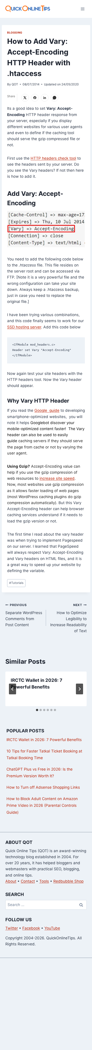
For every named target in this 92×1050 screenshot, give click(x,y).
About (10, 881)
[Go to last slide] (12, 689)
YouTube (52, 928)
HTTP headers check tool (53, 158)
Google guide (46, 410)
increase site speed (57, 478)
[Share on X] (25, 97)
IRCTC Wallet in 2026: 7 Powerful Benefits (44, 739)
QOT (15, 84)
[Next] (79, 689)
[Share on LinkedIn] (44, 97)
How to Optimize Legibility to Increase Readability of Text (68, 618)
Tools (44, 881)
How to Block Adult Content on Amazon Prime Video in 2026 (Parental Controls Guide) (42, 805)
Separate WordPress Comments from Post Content (23, 615)
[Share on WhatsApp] (54, 97)
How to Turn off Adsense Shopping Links (43, 787)
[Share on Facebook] (35, 97)
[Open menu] (82, 8)
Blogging (14, 32)
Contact (28, 881)
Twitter (11, 928)
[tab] (37, 710)
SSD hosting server (24, 327)
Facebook (31, 928)
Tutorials (16, 583)
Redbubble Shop (68, 881)
